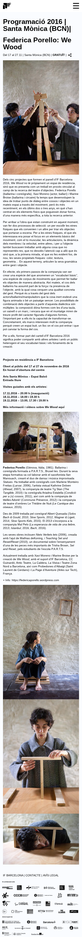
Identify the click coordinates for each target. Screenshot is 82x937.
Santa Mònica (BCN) (37, 54)
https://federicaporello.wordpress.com (35, 580)
